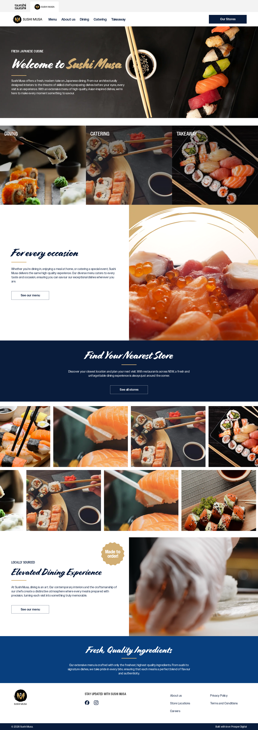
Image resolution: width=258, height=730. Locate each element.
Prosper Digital (239, 726)
